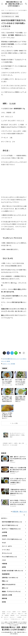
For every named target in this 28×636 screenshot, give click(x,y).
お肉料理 (19, 617)
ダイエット (6, 619)
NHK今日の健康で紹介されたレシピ (11, 358)
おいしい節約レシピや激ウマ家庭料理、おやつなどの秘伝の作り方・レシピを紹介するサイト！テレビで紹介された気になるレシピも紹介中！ (14, 623)
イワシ (8, 363)
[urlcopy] (23, 353)
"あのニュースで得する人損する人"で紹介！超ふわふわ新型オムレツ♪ (7, 415)
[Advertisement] (14, 181)
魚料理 (8, 361)
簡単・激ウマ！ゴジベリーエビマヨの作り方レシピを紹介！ (7, 381)
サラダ (18, 611)
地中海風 (13, 363)
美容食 (3, 611)
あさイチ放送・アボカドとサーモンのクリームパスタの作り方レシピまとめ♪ (20, 382)
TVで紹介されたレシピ (15, 619)
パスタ (17, 615)
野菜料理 (24, 611)
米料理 (3, 613)
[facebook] (8, 353)
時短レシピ (20, 613)
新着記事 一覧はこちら (20, 511)
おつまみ (9, 611)
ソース (24, 617)
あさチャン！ (12, 617)
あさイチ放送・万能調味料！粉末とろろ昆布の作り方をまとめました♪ (20, 399)
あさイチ (6, 617)
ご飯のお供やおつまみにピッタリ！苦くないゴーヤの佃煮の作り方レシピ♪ (18, 491)
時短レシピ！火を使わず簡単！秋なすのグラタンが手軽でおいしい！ (18, 469)
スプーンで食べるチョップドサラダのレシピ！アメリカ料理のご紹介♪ (18, 480)
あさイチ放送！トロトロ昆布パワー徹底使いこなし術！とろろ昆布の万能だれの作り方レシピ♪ (7, 400)
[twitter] (4, 353)
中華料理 (12, 615)
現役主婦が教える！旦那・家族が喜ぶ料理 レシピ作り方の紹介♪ (14, 4)
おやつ (8, 613)
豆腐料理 (6, 615)
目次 (23, 619)
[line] (16, 353)
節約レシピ (14, 613)
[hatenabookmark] (12, 353)
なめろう (5, 363)
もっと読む (15, 423)
